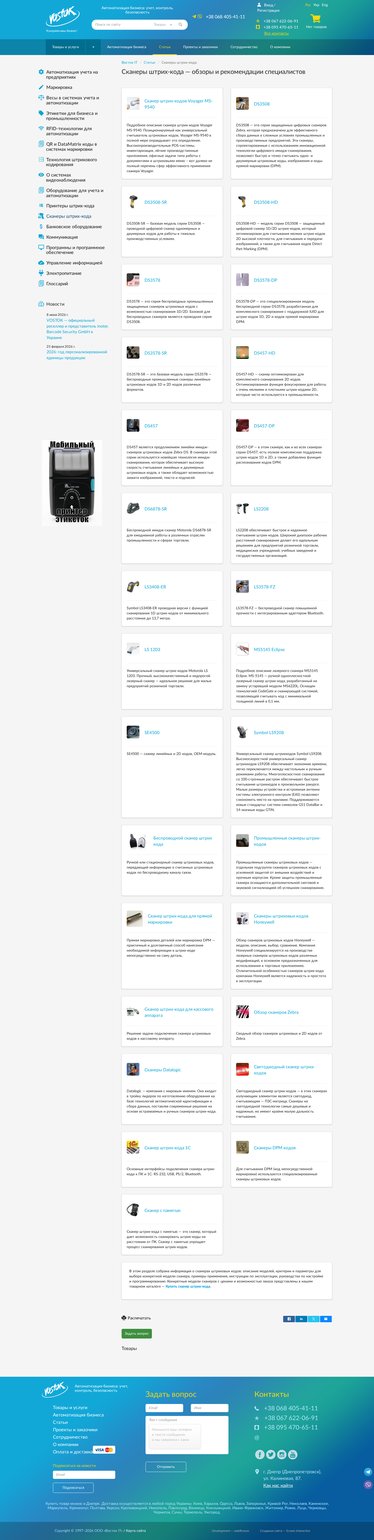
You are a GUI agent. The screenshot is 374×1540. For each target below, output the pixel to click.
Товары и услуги (65, 47)
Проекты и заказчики (200, 47)
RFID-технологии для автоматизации (65, 131)
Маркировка (55, 87)
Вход (268, 5)
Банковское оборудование (70, 227)
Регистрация (268, 10)
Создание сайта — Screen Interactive (285, 1530)
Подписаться (73, 1488)
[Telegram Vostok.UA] (368, 1471)
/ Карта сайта (134, 1531)
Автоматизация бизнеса (126, 47)
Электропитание (64, 273)
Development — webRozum (230, 1530)
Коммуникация (58, 237)
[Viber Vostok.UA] (368, 1484)
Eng (325, 5)
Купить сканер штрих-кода (188, 1286)
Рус (308, 5)
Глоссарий (57, 284)
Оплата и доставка (73, 1452)
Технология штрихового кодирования (67, 162)
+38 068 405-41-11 (291, 1409)
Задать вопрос (137, 1333)
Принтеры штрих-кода (70, 206)
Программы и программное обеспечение (71, 250)
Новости (55, 304)
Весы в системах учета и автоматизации (72, 100)
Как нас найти (278, 1485)
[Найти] (180, 25)
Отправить (166, 1467)
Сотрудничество (244, 47)
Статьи (164, 47)
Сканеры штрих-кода (68, 216)
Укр (316, 5)
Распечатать (139, 1318)
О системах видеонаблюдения (61, 178)
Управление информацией (70, 263)
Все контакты (276, 33)
